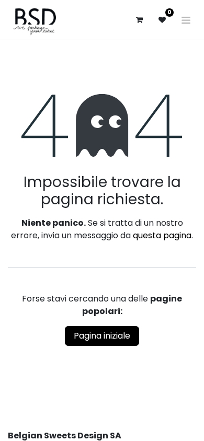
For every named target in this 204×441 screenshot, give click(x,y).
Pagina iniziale (102, 336)
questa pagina (162, 235)
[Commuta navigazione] (186, 19)
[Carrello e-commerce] (139, 19)
